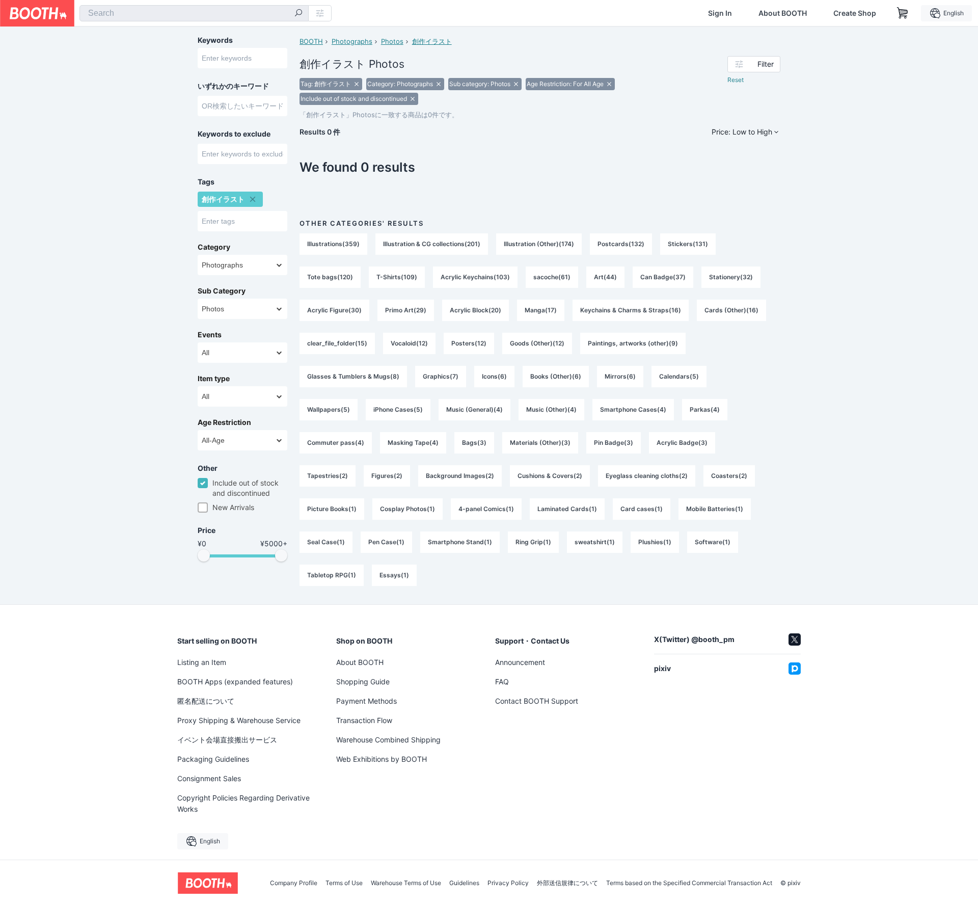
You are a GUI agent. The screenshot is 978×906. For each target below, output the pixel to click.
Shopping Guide (363, 681)
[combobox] (194, 13)
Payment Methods (366, 701)
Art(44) (605, 277)
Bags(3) (474, 442)
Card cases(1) (641, 509)
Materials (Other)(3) (540, 442)
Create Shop (854, 13)
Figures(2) (386, 475)
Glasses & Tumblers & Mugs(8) (353, 376)
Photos (392, 41)
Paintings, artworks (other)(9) (633, 343)
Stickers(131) (688, 244)
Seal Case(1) (326, 542)
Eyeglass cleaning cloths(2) (647, 475)
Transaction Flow (364, 720)
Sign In (720, 13)
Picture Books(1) (332, 509)
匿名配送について (205, 701)
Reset (735, 80)
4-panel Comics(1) (486, 509)
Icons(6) (494, 376)
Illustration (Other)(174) (539, 244)
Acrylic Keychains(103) (475, 277)
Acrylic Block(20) (475, 310)
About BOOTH (782, 13)
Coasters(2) (729, 475)
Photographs (352, 41)
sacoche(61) (551, 277)
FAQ (502, 681)
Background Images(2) (460, 475)
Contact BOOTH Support (536, 701)
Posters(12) (468, 343)
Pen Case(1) (386, 542)
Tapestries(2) (327, 475)
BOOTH (311, 41)
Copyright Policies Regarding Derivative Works (243, 803)
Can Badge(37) (663, 277)
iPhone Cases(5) (398, 409)
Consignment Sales (209, 778)
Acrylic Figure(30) (334, 310)
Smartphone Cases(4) (633, 409)
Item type (214, 378)
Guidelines (464, 883)
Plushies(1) (654, 542)
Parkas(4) (705, 409)
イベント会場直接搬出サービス (227, 739)
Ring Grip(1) (533, 542)
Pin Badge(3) (613, 442)
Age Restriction (224, 422)
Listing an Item (201, 662)
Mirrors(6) (620, 376)
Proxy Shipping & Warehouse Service (239, 720)
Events (210, 334)
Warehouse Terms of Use (406, 883)
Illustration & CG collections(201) (431, 244)
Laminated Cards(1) (567, 509)
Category (214, 247)
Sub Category (222, 291)
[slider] (204, 555)
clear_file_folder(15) (337, 343)
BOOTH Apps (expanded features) (235, 681)
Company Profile (293, 883)
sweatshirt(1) (595, 542)
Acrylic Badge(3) (682, 442)
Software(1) (712, 542)
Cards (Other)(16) (731, 310)
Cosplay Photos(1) (407, 509)
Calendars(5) (679, 376)
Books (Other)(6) (555, 376)
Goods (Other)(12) (537, 343)
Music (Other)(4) (551, 409)
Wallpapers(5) (328, 409)
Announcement (520, 662)
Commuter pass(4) (335, 442)
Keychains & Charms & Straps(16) (630, 310)
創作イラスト (432, 41)
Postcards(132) (620, 244)
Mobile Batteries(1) (714, 509)
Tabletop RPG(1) (331, 575)
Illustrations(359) (333, 244)
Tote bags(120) (330, 277)
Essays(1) (394, 575)
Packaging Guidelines (213, 759)
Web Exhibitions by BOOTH (381, 759)
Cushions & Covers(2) (550, 475)
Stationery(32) (731, 277)
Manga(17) (541, 310)
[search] (298, 14)
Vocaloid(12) (409, 343)
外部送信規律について (567, 883)
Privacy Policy (508, 883)
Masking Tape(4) (413, 442)
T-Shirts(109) (396, 277)
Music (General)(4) (474, 409)
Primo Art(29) (405, 310)
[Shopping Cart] (902, 13)
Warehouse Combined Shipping (388, 739)
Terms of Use (344, 883)
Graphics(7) (440, 376)
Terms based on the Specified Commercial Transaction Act (689, 883)
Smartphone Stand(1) (460, 542)
